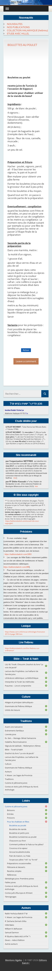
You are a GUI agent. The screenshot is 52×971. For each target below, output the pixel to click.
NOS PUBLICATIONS (18, 27)
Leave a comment (26, 361)
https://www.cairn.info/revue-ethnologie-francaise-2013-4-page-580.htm (25, 633)
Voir (14, 478)
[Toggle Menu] (7, 9)
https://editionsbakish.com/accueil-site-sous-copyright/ (22, 522)
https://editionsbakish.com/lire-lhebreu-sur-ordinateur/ (22, 649)
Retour (26, 350)
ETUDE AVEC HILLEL (18, 33)
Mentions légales (13, 960)
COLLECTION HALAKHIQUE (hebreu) (27, 30)
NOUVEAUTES (14, 24)
